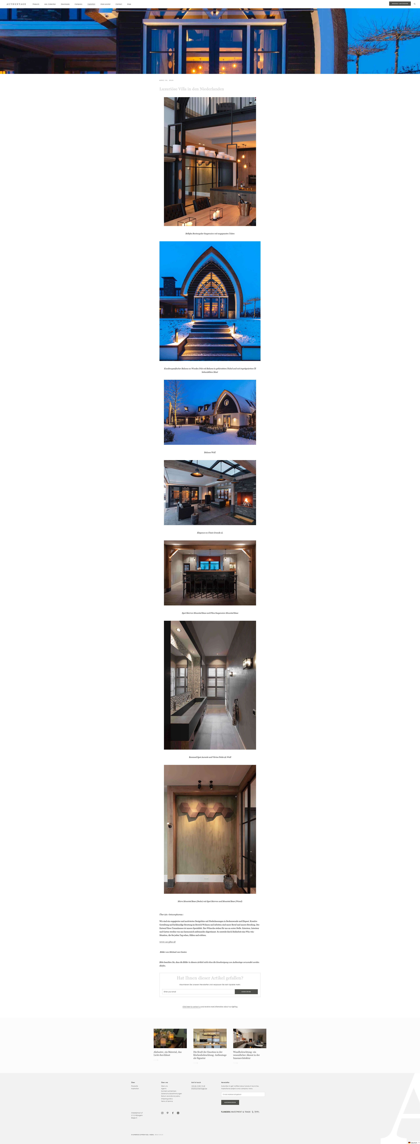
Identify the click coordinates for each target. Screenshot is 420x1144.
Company (78, 4)
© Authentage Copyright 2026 (140, 1134)
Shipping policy (167, 1099)
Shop (129, 4)
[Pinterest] (167, 1113)
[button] (414, 1142)
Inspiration (91, 4)
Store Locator (105, 4)
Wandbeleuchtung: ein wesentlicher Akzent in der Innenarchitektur (246, 1055)
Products (36, 4)
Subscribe (246, 992)
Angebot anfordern (400, 3)
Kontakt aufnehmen (168, 1091)
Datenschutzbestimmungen (171, 1093)
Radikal (152, 1134)
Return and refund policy (170, 1096)
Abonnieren (230, 1102)
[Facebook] (173, 1113)
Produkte (134, 1086)
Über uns (164, 1086)
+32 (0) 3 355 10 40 (198, 1086)
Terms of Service (167, 1101)
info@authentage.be (199, 1088)
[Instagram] (162, 1113)
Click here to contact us (192, 1007)
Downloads (65, 4)
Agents (163, 1088)
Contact (119, 4)
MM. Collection (50, 4)
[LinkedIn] (178, 1113)
